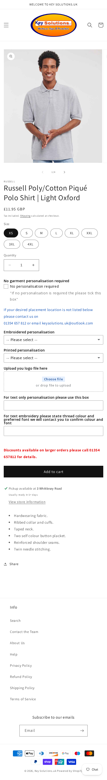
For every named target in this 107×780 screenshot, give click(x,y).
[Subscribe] (81, 731)
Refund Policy (21, 676)
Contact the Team (24, 631)
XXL (90, 233)
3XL (12, 244)
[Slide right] (64, 172)
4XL (31, 244)
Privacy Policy (21, 665)
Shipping (25, 215)
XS (11, 233)
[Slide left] (42, 172)
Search (15, 620)
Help (13, 654)
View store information (27, 502)
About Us (17, 643)
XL (72, 233)
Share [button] (14, 564)
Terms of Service (23, 699)
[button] (6, 25)
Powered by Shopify (70, 771)
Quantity (10, 255)
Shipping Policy (22, 688)
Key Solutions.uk (45, 771)
